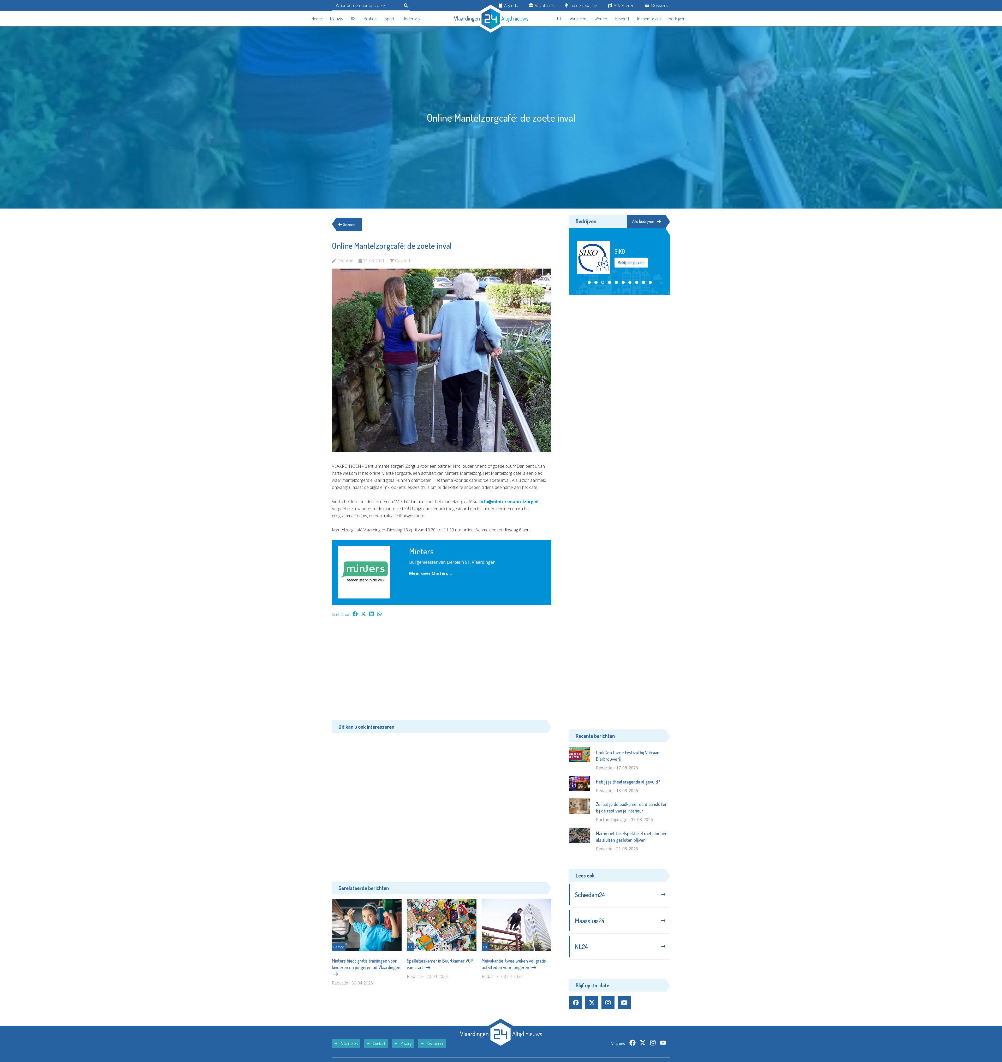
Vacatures (544, 5)
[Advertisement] (441, 671)
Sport (390, 18)
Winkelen (578, 18)
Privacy (406, 1056)
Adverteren (623, 5)
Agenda (510, 5)
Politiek (370, 18)
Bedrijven (677, 18)
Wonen (600, 18)
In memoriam (649, 18)
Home (317, 18)
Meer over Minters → (431, 573)
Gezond (622, 18)
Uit (559, 18)
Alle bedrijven (643, 221)
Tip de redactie (583, 5)
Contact (378, 1056)
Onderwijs (411, 18)
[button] (589, 303)
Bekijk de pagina (631, 290)
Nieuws (336, 18)
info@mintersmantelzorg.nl (509, 502)
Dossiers (659, 5)
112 (353, 18)
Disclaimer (434, 1056)
